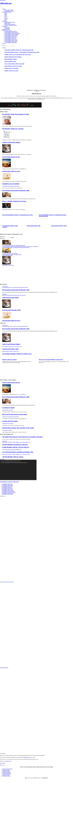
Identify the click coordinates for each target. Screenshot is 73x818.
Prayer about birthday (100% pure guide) (14, 63)
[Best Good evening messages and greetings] (10, 416)
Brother (6, 16)
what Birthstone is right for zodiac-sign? (9, 481)
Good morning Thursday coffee (58, 225)
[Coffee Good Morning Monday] (6, 152)
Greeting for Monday (6, 770)
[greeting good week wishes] (7, 423)
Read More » (4, 294)
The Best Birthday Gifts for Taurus (11, 41)
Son (5, 17)
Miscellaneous (4, 21)
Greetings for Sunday (8, 407)
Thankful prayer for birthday (11, 68)
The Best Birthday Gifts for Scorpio (11, 35)
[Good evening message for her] (6, 166)
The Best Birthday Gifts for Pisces (11, 31)
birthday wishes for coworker (11, 70)
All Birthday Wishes (6, 29)
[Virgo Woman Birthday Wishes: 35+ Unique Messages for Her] (6, 244)
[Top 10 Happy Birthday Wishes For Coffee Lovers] (10, 351)
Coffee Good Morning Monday (11, 142)
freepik (7, 761)
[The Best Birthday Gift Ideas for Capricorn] (16, 442)
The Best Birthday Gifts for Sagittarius (11, 34)
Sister (6, 15)
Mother (6, 14)
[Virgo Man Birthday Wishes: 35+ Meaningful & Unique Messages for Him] (20, 246)
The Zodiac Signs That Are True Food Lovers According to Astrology (22, 437)
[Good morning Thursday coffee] (6, 264)
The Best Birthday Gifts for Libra (11, 36)
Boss (5, 20)
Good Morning (7, 28)
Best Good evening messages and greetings (14, 414)
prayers (3, 43)
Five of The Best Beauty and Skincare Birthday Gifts (17, 452)
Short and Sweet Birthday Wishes (11, 25)
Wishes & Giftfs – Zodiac (6, 30)
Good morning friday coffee (33, 225)
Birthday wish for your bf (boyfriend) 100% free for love (18, 54)
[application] (18, 470)
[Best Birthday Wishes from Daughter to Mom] (6, 124)
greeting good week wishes (10, 421)
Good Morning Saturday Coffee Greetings (10, 253)
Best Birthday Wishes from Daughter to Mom (15, 114)
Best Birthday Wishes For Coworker (13, 128)
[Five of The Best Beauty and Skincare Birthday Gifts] (11, 449)
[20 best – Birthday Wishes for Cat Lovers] (6, 207)
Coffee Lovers (7, 27)
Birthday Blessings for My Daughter (13, 56)
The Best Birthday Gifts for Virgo (11, 37)
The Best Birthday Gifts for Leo (10, 38)
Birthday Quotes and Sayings (10, 24)
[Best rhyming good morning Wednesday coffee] (6, 196)
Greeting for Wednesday (6, 772)
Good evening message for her (11, 157)
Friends (6, 19)
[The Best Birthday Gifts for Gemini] (16, 454)
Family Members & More (6, 12)
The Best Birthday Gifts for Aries (11, 42)
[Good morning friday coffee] (12, 254)
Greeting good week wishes (7, 768)
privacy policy (2, 763)
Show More (2, 459)
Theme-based (4, 26)
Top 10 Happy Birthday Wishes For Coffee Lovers (17, 353)
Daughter (6, 18)
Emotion (3, 8)
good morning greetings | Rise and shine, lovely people (18, 428)
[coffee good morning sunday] (14, 295)
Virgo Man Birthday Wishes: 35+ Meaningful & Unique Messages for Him (22, 52)
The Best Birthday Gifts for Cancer (11, 39)
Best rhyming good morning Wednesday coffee (15, 190)
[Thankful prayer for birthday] (11, 186)
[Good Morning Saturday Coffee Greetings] (6, 252)
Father (6, 13)
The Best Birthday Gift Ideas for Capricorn (12, 33)
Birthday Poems (7, 23)
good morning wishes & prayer (11, 171)
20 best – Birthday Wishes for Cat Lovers (14, 201)
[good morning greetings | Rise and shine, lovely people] (7, 430)
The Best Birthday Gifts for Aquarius (11, 32)
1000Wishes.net (27, 757)
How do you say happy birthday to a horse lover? (51, 359)
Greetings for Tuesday (6, 771)
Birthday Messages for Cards (10, 22)
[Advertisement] (36, 81)
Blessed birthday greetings (11, 59)
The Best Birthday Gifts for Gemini (11, 40)
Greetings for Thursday (6, 773)
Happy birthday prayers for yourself (13, 66)
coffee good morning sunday (10, 297)
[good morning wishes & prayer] (6, 179)
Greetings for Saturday (6, 775)
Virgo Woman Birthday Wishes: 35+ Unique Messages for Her (19, 50)
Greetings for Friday (6, 774)
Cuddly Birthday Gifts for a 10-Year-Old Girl (15, 447)
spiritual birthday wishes (10, 61)
